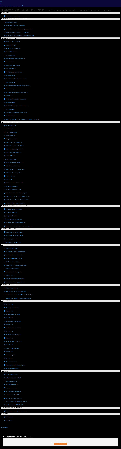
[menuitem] (1, 4)
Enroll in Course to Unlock (60, 444)
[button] (1, 2)
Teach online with (4, 427)
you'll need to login (66, 442)
